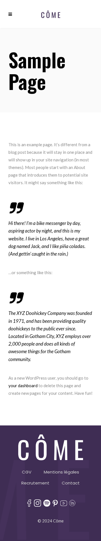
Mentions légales (61, 472)
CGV (26, 472)
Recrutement (35, 483)
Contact (71, 483)
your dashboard (23, 385)
